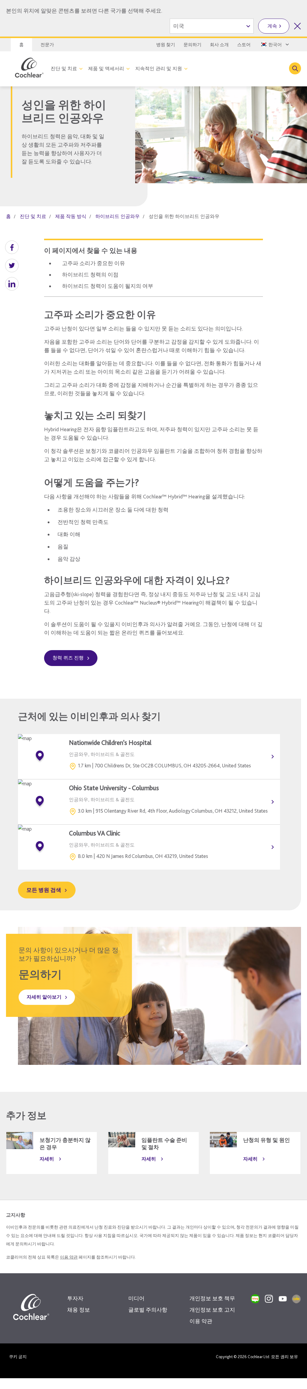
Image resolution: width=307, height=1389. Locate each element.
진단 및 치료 (64, 68)
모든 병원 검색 (43, 890)
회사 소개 (219, 44)
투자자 (75, 1298)
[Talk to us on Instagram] (268, 1298)
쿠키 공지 (18, 1356)
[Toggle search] (295, 68)
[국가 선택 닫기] (297, 26)
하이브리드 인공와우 (117, 216)
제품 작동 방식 (70, 216)
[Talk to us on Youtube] (282, 1298)
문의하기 (192, 44)
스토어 (244, 44)
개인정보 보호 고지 (212, 1310)
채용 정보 (78, 1310)
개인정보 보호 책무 (212, 1298)
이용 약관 (69, 1257)
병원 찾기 (165, 44)
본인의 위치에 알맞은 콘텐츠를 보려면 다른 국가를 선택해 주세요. (84, 10)
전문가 (47, 44)
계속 (272, 26)
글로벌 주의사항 (147, 1310)
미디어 (136, 1298)
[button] (12, 247)
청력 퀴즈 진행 (68, 658)
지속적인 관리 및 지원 (158, 68)
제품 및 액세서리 (106, 68)
